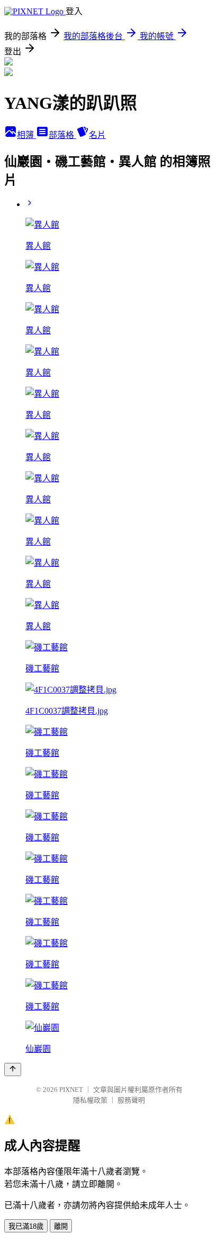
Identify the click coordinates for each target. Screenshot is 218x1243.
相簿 (26, 134)
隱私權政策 (90, 1100)
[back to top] (12, 1069)
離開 (61, 1226)
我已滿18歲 (25, 1226)
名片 (97, 134)
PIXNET (71, 1090)
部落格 (62, 134)
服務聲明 (131, 1100)
